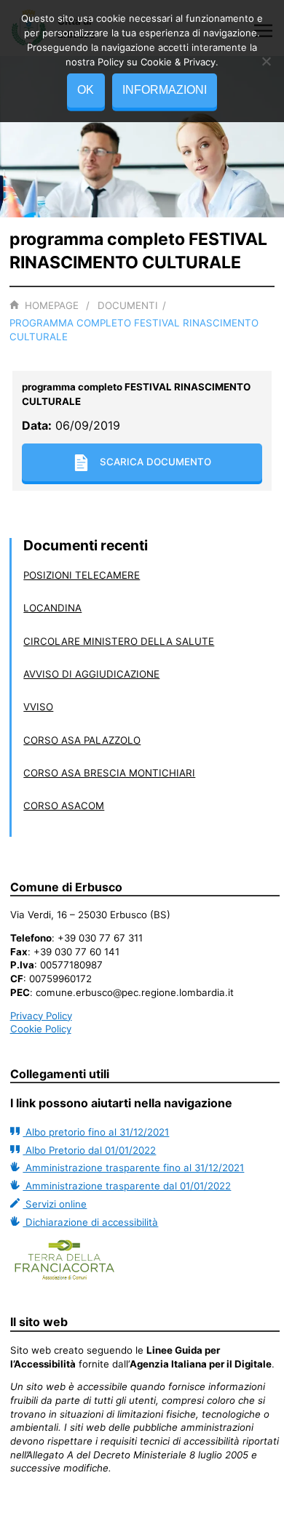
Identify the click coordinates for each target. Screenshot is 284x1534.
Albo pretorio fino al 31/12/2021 (96, 1132)
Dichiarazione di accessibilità (90, 1222)
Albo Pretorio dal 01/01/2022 (89, 1150)
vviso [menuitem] (38, 706)
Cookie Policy (40, 1029)
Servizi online (55, 1204)
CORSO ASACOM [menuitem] (63, 805)
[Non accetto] (266, 61)
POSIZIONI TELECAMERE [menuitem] (81, 575)
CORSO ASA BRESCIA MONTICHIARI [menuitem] (109, 773)
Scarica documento (155, 461)
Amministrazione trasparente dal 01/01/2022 (127, 1186)
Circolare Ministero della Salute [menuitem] (118, 641)
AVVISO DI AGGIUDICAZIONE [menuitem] (91, 674)
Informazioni (164, 90)
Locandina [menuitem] (52, 608)
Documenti (128, 305)
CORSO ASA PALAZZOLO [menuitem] (82, 740)
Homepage (51, 305)
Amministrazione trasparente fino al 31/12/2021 (133, 1167)
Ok (85, 90)
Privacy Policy (41, 1015)
